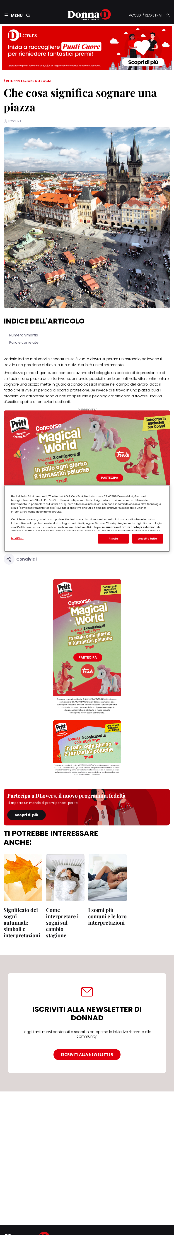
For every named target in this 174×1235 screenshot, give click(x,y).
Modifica (17, 538)
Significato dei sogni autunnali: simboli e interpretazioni (22, 922)
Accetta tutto (147, 538)
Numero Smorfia (23, 335)
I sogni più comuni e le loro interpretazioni (107, 916)
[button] (14, 15)
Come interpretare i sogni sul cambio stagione (62, 922)
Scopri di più (26, 815)
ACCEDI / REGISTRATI (146, 15)
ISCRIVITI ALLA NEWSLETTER (87, 1054)
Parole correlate (24, 342)
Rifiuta (113, 538)
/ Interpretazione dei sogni (27, 81)
